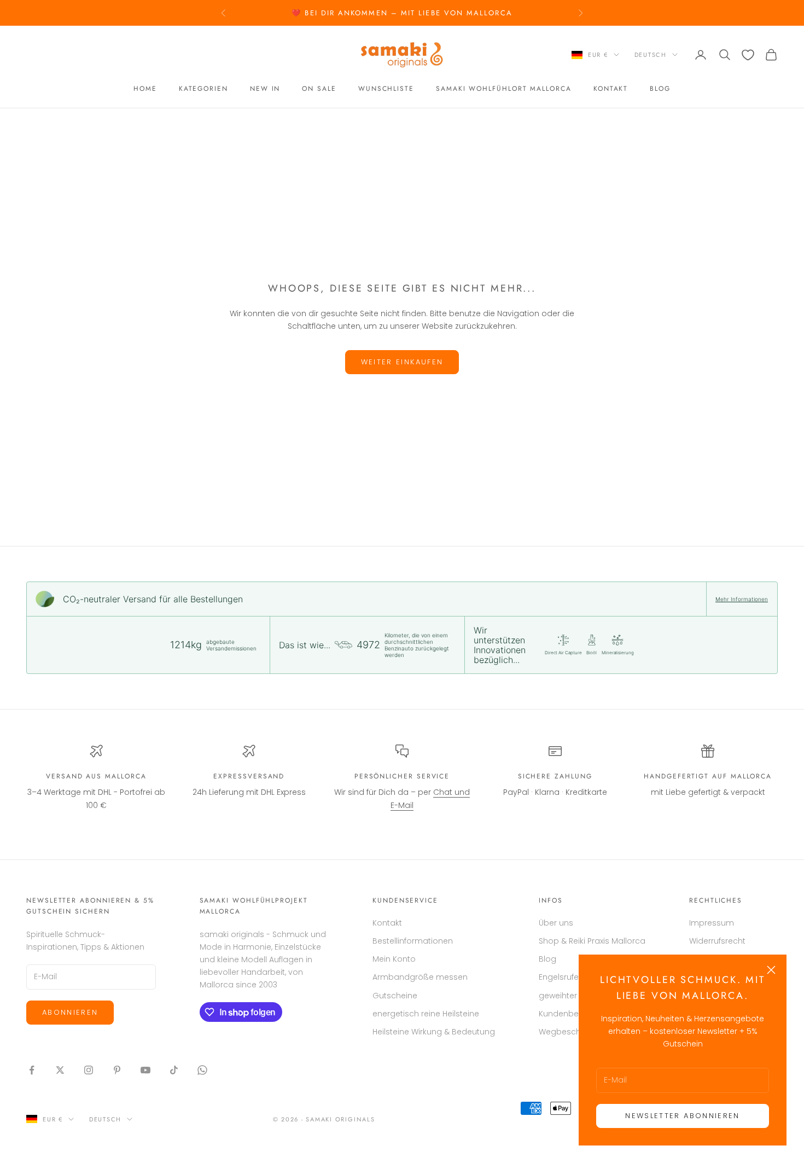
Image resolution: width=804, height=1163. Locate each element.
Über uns (556, 922)
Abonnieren (70, 1012)
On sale (319, 89)
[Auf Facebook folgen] (31, 1070)
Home (145, 89)
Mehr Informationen (741, 599)
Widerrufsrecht (717, 940)
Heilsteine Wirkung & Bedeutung (433, 1031)
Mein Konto (394, 958)
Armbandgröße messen (420, 977)
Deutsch (650, 54)
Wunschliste (386, 89)
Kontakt (610, 89)
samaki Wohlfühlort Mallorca (504, 89)
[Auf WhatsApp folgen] (202, 1070)
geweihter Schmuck (577, 995)
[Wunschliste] (748, 55)
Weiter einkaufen (402, 362)
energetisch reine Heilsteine (425, 1013)
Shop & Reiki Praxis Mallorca (592, 940)
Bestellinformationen (412, 940)
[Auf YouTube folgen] (145, 1070)
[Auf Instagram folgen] (88, 1070)
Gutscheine (394, 995)
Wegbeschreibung (575, 1031)
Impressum (711, 922)
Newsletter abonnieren (682, 1115)
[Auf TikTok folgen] (173, 1070)
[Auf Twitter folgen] (60, 1070)
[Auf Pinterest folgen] (117, 1070)
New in (265, 89)
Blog (660, 89)
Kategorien (203, 89)
